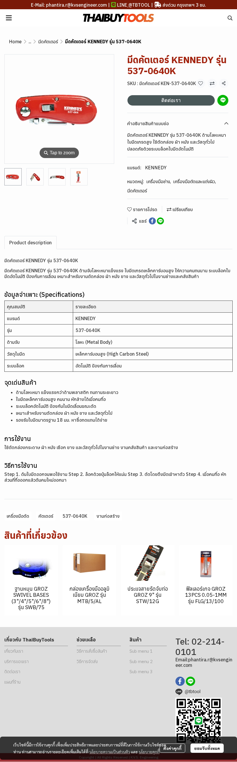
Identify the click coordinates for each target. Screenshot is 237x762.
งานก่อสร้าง (108, 516)
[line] (190, 681)
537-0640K (74, 516)
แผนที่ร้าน (12, 682)
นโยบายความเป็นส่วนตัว (109, 751)
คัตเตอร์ (45, 516)
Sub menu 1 (141, 651)
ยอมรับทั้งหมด (207, 748)
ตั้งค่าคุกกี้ (172, 748)
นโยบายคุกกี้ (149, 751)
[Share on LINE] (160, 220)
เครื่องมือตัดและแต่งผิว (194, 181)
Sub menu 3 (141, 671)
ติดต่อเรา (171, 100)
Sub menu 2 (141, 661)
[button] (230, 18)
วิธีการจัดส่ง (87, 661)
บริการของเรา (16, 661)
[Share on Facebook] (152, 220)
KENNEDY (155, 167)
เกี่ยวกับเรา (13, 651)
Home (15, 41)
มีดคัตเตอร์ (48, 41)
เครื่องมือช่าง (158, 181)
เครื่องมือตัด (18, 516)
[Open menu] (8, 18)
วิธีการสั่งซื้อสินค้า (92, 651)
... (30, 41)
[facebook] (180, 681)
